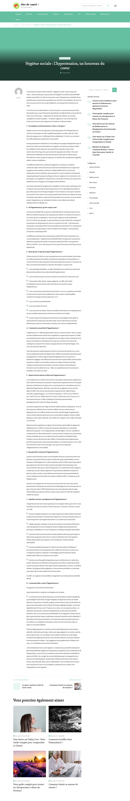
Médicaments (105, 14)
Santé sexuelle (90, 14)
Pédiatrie (56, 14)
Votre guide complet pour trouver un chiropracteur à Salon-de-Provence (28, 787)
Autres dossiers (42, 14)
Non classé (93, 182)
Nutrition (29, 14)
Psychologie (68, 14)
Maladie (18, 14)
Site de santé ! (30, 5)
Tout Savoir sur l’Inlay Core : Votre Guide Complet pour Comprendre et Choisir (29, 742)
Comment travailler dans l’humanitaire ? (60, 741)
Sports (17, 20)
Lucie (19, 98)
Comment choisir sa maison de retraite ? (63, 786)
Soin (79, 14)
